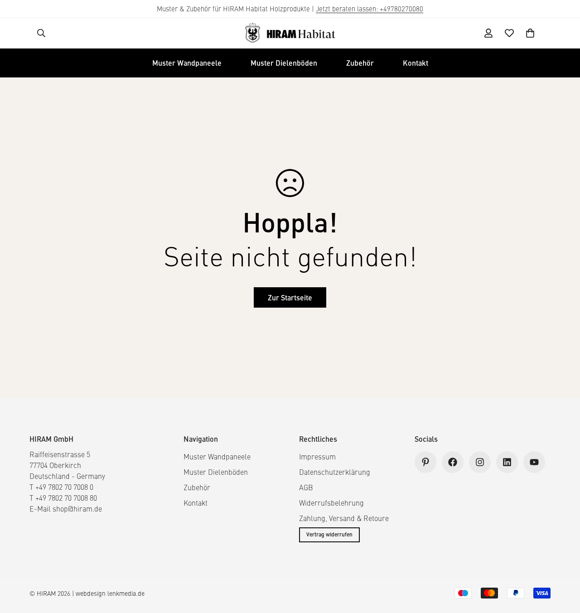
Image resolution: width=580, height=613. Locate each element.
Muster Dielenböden (284, 63)
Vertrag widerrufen (329, 534)
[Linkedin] (507, 462)
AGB (306, 487)
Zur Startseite (290, 297)
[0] (530, 33)
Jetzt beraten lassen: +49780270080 (369, 8)
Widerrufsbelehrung (331, 502)
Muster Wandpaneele (187, 63)
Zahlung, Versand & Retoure (344, 518)
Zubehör (360, 63)
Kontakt (415, 63)
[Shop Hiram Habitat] (290, 33)
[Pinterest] (425, 462)
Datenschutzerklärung (334, 472)
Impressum (317, 456)
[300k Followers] (453, 462)
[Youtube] (534, 462)
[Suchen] (41, 33)
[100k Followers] (480, 462)
